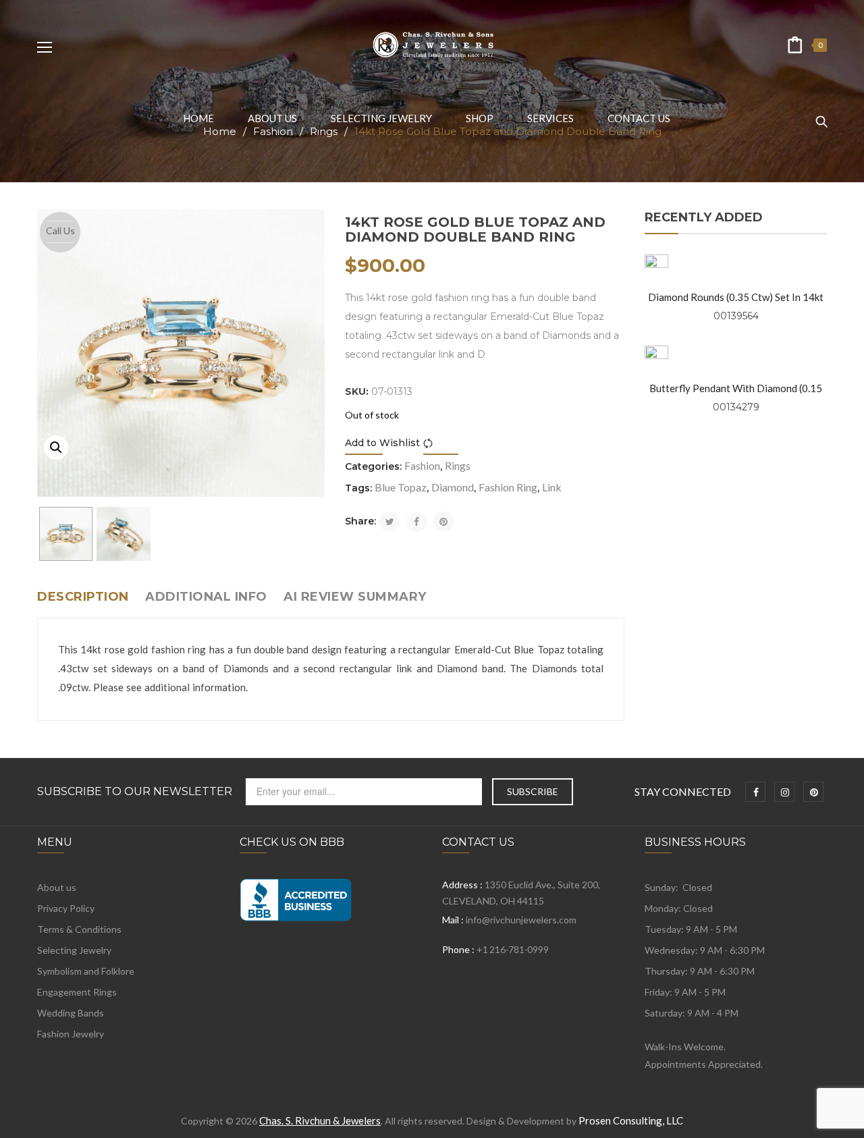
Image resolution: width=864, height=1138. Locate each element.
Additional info (206, 596)
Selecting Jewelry (74, 950)
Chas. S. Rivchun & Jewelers (320, 1120)
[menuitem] (198, 118)
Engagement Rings (77, 992)
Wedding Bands (70, 1013)
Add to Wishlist (382, 443)
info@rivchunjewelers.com (521, 919)
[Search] (821, 115)
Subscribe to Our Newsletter (134, 791)
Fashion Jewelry (70, 1033)
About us (56, 887)
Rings (457, 465)
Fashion (422, 465)
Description (83, 596)
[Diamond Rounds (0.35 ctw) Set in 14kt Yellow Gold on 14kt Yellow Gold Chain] (656, 266)
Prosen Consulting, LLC (630, 1120)
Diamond (452, 487)
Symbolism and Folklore (85, 971)
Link (552, 487)
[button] (56, 447)
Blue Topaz (401, 487)
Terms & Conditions (79, 929)
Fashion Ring (508, 487)
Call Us (60, 230)
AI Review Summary (355, 596)
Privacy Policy (65, 908)
